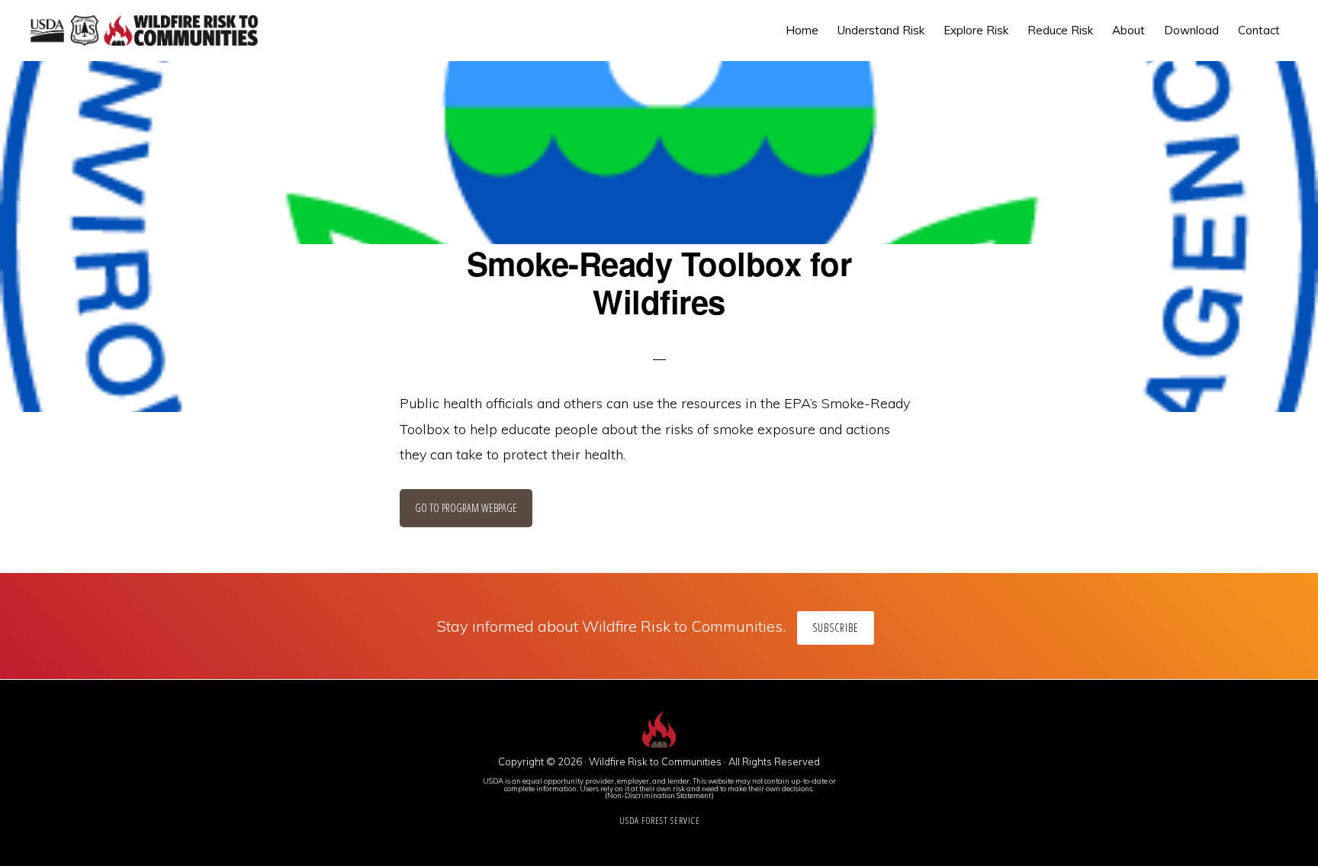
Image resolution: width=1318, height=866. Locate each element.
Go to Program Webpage (466, 508)
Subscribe (835, 627)
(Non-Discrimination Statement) (659, 795)
